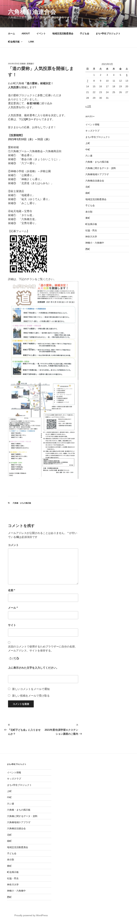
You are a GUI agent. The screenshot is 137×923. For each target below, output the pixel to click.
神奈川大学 (91, 236)
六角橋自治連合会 (32, 11)
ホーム (11, 33)
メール (13, 607)
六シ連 (88, 155)
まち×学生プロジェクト (108, 33)
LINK (31, 41)
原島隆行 (30, 64)
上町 (87, 143)
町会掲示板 (14, 41)
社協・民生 (91, 230)
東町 (87, 218)
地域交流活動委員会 (62, 33)
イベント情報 (92, 124)
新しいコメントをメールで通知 (31, 689)
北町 (87, 186)
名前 (11, 590)
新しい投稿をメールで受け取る (31, 695)
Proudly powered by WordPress (31, 915)
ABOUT (26, 33)
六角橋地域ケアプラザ (97, 174)
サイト (12, 625)
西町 (87, 249)
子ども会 (84, 33)
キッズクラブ (92, 130)
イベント (41, 33)
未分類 (88, 211)
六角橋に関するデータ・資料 (100, 168)
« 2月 (88, 106)
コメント (13, 545)
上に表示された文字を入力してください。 (33, 667)
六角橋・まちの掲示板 (22, 503)
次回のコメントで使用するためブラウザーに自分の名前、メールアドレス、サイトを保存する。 (43, 648)
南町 (87, 193)
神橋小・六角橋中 (94, 242)
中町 (87, 149)
